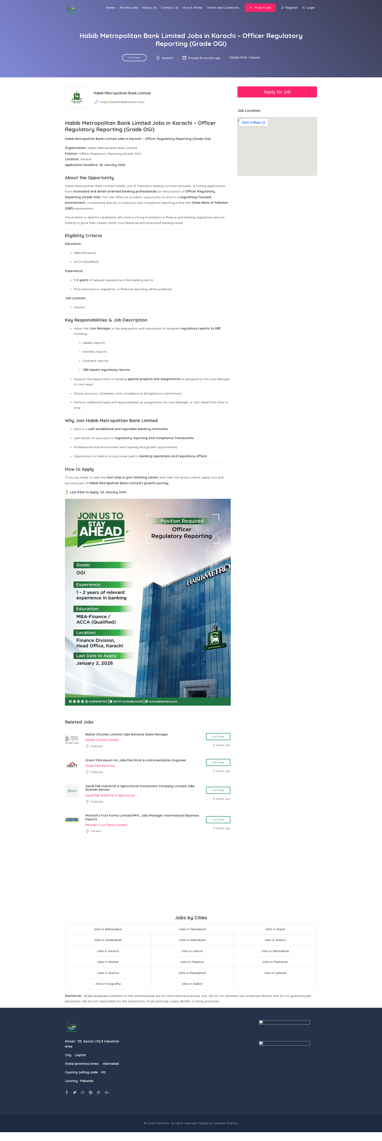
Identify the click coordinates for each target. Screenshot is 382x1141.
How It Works (192, 8)
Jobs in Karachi (108, 951)
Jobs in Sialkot (192, 984)
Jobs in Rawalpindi (192, 973)
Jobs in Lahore (192, 951)
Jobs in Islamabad (192, 940)
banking (140, 477)
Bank (124, 483)
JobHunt (163, 1123)
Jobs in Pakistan (192, 962)
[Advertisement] (191, 880)
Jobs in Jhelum (275, 940)
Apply (94, 492)
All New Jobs (128, 8)
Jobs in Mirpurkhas (275, 951)
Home (110, 8)
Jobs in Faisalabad (192, 929)
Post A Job (263, 8)
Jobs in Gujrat (275, 929)
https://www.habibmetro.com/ (122, 102)
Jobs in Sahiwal (275, 973)
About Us (150, 8)
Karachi (167, 58)
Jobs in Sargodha (108, 984)
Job (68, 298)
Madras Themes (226, 1123)
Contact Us (169, 8)
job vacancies (98, 996)
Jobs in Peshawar (275, 962)
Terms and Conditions (223, 8)
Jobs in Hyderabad (108, 940)
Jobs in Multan (108, 962)
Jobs (121, 139)
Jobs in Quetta (108, 973)
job (308, 996)
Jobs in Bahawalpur (108, 929)
